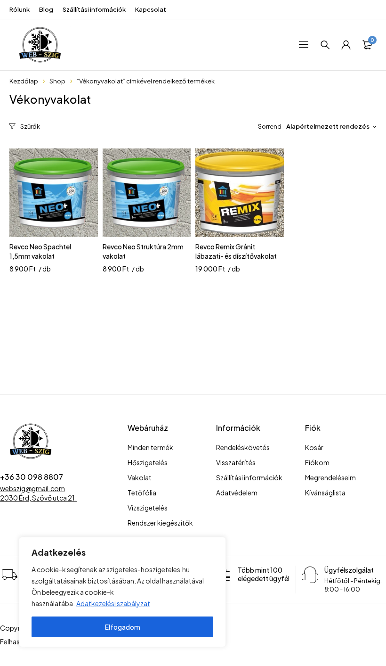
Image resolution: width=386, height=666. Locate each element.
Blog (46, 9)
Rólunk (19, 9)
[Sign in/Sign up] (346, 45)
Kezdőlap (23, 81)
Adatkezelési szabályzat (113, 603)
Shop (57, 81)
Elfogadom (122, 627)
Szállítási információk (94, 9)
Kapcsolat (150, 9)
